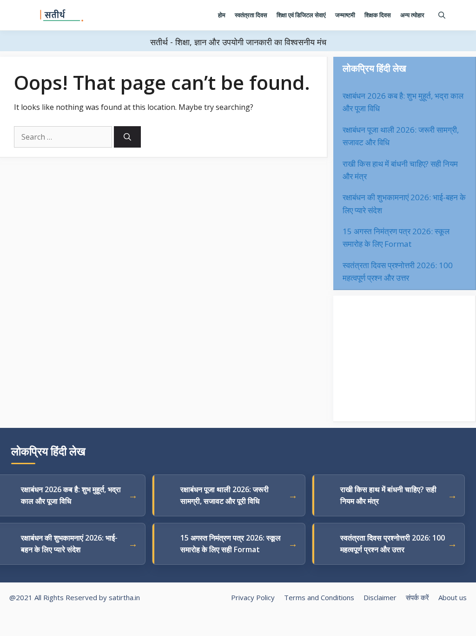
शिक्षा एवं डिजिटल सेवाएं (301, 15)
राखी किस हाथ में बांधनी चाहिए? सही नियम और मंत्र (388, 495)
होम (221, 15)
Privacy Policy (253, 597)
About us (452, 597)
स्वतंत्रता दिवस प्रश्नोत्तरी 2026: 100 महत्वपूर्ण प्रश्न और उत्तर (392, 544)
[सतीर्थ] (62, 15)
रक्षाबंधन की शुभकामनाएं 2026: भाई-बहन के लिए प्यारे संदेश (69, 544)
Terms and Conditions (319, 597)
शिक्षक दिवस (377, 15)
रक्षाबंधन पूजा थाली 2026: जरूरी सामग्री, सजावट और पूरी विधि (224, 495)
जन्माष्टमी (345, 15)
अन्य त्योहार (412, 15)
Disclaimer (380, 597)
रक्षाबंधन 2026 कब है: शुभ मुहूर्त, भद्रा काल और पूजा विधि (71, 495)
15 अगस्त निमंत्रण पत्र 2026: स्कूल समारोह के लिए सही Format (230, 544)
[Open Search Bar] (442, 15)
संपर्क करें (417, 597)
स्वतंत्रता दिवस (251, 15)
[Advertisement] (404, 358)
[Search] (127, 137)
